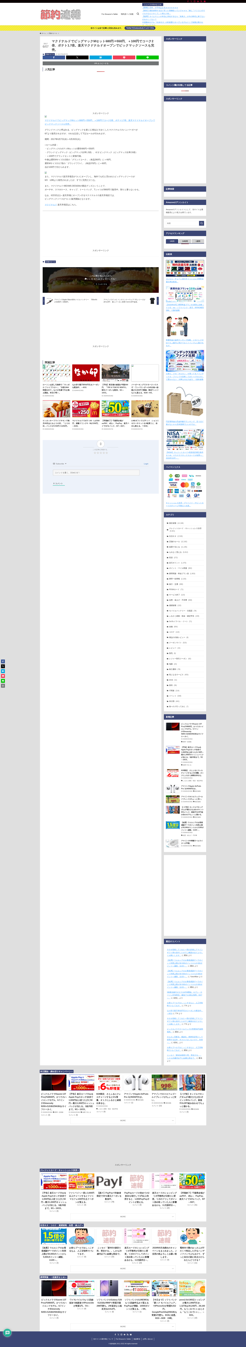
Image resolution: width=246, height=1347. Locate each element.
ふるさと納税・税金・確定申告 (184, 616)
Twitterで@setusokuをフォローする (140, 28)
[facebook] (188, 1)
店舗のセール (50, 54)
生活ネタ (176, 536)
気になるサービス (178, 675)
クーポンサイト (178, 643)
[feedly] (198, 1)
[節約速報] (60, 14)
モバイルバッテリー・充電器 (182, 611)
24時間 (185, 241)
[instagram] (194, 1)
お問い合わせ (148, 1339)
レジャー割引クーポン (180, 659)
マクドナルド (51, 205)
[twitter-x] (191, 1)
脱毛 (172, 653)
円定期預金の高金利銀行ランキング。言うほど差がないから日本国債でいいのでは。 (185, 422)
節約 (173, 685)
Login (145, 464)
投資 (173, 557)
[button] (54, 57)
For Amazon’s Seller (123, 1339)
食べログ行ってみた (178, 706)
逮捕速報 (175, 605)
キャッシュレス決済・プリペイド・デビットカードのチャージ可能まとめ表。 (185, 504)
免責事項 (137, 1339)
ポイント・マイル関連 (180, 568)
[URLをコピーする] (3, 686)
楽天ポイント (177, 563)
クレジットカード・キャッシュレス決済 (185, 529)
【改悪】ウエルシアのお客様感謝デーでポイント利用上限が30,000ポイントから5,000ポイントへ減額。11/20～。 (185, 963)
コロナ (174, 632)
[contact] (204, 1)
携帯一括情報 (177, 579)
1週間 (198, 241)
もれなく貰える (178, 552)
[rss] (201, 1)
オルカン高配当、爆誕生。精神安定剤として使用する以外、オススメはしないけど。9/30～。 (185, 1040)
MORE (123, 1120)
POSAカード (176, 589)
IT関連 (174, 691)
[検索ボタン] (138, 14)
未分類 (174, 701)
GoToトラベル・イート (180, 621)
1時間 (172, 241)
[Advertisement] (101, 94)
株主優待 (174, 669)
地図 (173, 664)
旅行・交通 (176, 584)
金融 (173, 627)
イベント (175, 696)
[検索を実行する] (201, 223)
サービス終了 (177, 595)
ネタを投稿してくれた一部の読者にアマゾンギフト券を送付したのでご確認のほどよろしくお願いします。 (185, 952)
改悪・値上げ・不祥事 (180, 600)
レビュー (174, 648)
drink (173, 680)
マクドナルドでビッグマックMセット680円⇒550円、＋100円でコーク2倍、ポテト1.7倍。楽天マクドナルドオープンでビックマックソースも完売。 (100, 122)
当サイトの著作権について (103, 1339)
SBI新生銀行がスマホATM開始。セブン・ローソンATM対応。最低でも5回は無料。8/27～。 (184, 995)
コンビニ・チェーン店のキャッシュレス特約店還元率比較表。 (185, 280)
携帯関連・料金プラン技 (182, 573)
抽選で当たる (178, 547)
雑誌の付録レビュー (178, 637)
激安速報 (176, 523)
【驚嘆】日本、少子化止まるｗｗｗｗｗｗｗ (160, 8)
